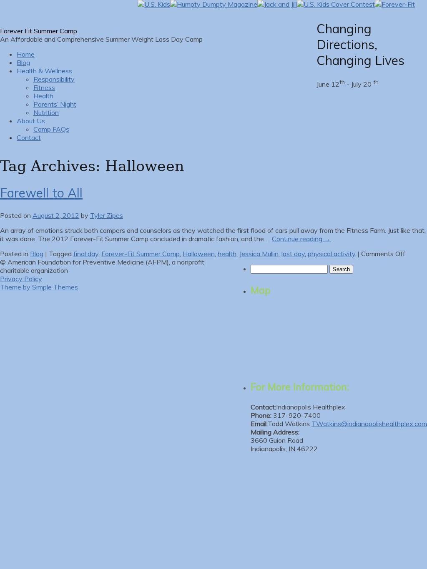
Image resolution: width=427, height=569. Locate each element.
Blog (23, 62)
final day (85, 254)
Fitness (44, 87)
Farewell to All (41, 193)
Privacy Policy (21, 279)
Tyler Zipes (106, 215)
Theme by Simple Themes (39, 287)
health (227, 254)
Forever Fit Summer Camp (38, 31)
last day (293, 254)
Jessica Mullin (259, 254)
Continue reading (301, 239)
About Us (31, 121)
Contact (29, 137)
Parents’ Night (54, 104)
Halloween (199, 254)
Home (26, 54)
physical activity (332, 254)
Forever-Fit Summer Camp (140, 254)
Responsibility (54, 79)
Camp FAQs (51, 129)
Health (43, 96)
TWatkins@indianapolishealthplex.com (369, 423)
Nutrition (46, 112)
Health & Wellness (44, 71)
